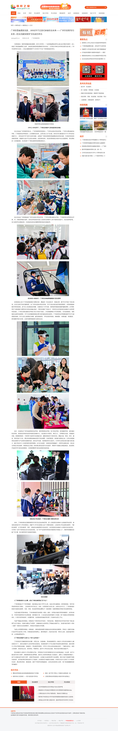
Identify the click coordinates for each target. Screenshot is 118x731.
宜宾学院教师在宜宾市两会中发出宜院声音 (50, 687)
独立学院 (45, 13)
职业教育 (37, 13)
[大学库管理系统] (55, 9)
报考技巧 (97, 100)
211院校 (96, 90)
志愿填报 (83, 100)
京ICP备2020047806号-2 (41, 723)
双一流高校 (84, 90)
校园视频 (102, 13)
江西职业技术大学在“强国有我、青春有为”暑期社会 (53, 693)
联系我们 (46, 720)
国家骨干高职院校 (99, 93)
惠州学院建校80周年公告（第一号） (92, 149)
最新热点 (25, 25)
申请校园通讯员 (70, 720)
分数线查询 (91, 100)
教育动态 (18, 25)
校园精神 (85, 13)
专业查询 (88, 86)
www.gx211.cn (15, 38)
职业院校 (93, 96)
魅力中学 (93, 13)
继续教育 (62, 13)
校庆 (69, 13)
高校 (19, 13)
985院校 (91, 90)
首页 (13, 13)
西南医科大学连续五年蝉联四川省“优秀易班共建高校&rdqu (55, 690)
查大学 (83, 86)
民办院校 (54, 13)
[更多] (106, 39)
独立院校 (100, 96)
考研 (30, 13)
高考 (24, 13)
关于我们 (39, 720)
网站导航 (54, 720)
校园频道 (76, 13)
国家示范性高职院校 (87, 93)
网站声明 (61, 720)
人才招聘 (78, 720)
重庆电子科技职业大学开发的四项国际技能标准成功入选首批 (55, 696)
